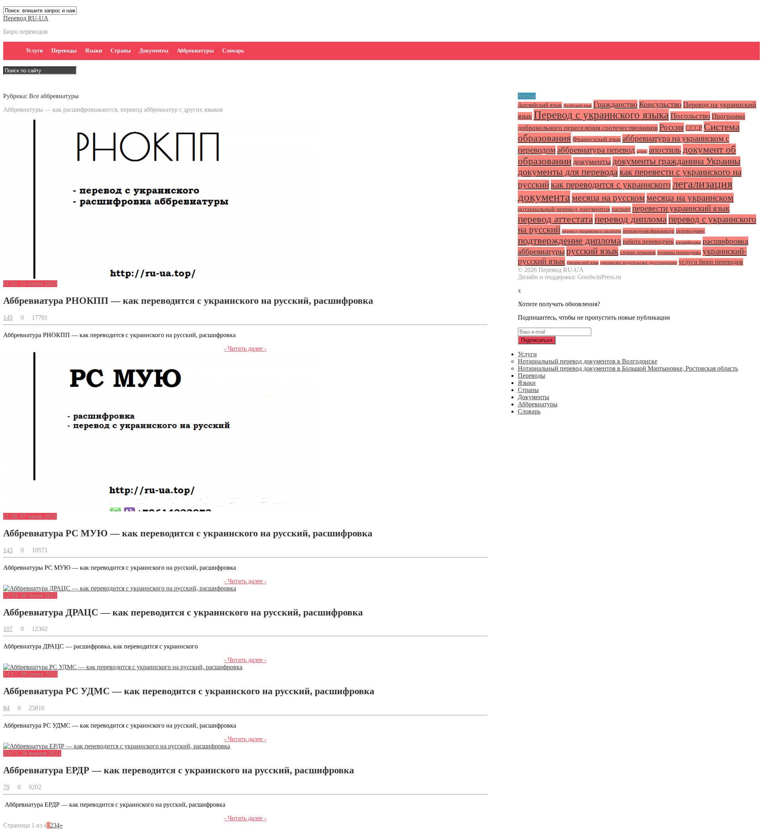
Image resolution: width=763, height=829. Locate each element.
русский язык (592, 251)
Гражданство (615, 104)
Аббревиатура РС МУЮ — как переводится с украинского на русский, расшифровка (187, 533)
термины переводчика (679, 252)
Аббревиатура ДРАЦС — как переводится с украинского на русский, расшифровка (183, 612)
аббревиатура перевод (596, 150)
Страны (120, 51)
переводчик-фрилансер (648, 231)
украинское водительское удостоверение (638, 262)
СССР (694, 127)
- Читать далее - (245, 348)
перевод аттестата (555, 219)
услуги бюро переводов (711, 262)
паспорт (621, 209)
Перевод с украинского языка (601, 115)
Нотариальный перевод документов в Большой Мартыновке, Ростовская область (628, 368)
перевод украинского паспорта (591, 231)
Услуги (34, 51)
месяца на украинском (690, 198)
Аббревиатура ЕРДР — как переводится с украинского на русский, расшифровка (178, 770)
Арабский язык (578, 105)
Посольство (690, 115)
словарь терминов (638, 252)
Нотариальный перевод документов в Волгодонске (587, 361)
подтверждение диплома (569, 240)
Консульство (660, 104)
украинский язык (582, 262)
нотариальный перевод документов (564, 209)
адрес (642, 151)
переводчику (690, 231)
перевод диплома (631, 219)
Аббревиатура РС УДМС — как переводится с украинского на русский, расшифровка (188, 691)
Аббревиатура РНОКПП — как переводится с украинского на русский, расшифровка (188, 300)
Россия (671, 127)
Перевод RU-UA (25, 18)
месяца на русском (608, 198)
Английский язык (540, 105)
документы (592, 161)
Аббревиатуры (195, 51)
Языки (93, 51)
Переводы (64, 51)
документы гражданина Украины (676, 161)
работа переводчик (648, 241)
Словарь (233, 51)
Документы (153, 51)
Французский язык (597, 139)
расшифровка (688, 242)
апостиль (665, 150)
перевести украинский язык (681, 208)
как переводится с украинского (611, 185)
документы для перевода (568, 172)
